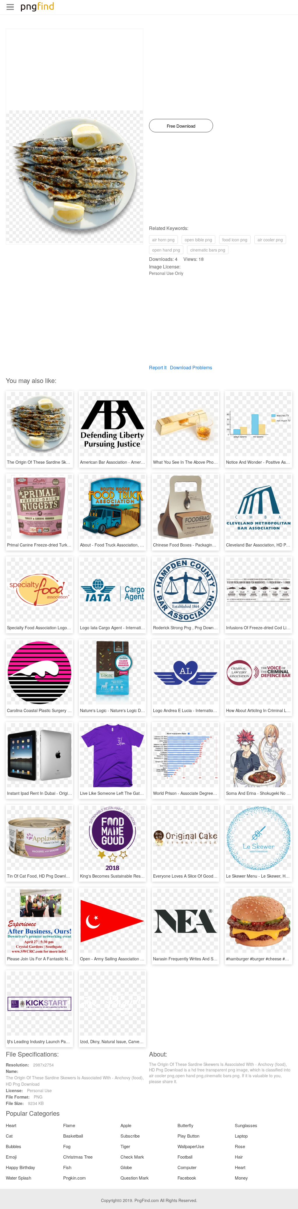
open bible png (198, 239)
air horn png (163, 239)
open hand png (166, 250)
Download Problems (191, 367)
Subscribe (130, 1136)
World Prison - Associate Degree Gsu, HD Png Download (205, 793)
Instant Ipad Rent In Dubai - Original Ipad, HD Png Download (63, 793)
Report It (157, 367)
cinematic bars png (207, 250)
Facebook (187, 1178)
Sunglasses (246, 1125)
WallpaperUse (191, 1146)
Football (185, 1157)
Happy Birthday (20, 1167)
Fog (66, 1146)
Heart (11, 1125)
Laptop (241, 1136)
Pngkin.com (74, 1178)
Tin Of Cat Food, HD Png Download (40, 876)
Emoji (11, 1157)
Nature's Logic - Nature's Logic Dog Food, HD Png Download (136, 710)
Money (241, 1178)
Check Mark (132, 1157)
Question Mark (134, 1178)
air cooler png (270, 239)
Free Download (181, 126)
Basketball (73, 1136)
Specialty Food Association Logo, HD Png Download (55, 627)
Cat (9, 1136)
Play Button (188, 1136)
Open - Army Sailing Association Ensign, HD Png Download (134, 959)
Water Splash (18, 1178)
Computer (187, 1167)
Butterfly (186, 1125)
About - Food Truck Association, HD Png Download (127, 545)
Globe (126, 1167)
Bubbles (13, 1146)
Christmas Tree (78, 1157)
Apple (125, 1125)
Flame (69, 1125)
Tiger (125, 1146)
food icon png (234, 239)
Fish (67, 1167)
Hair (239, 1157)
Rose (240, 1146)
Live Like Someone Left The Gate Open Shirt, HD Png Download (139, 793)
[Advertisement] (74, 69)
